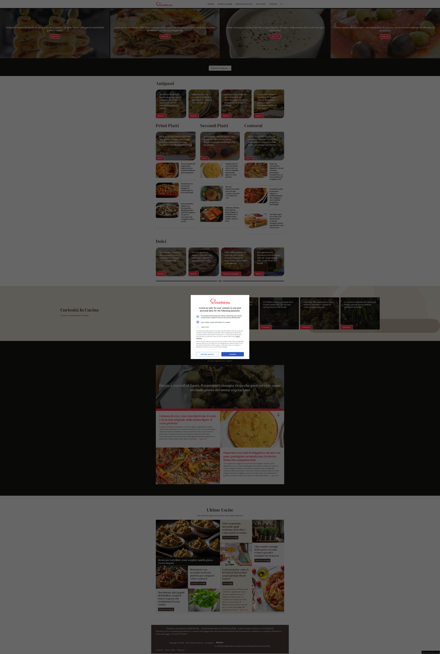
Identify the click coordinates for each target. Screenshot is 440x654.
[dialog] (220, 327)
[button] (220, 327)
